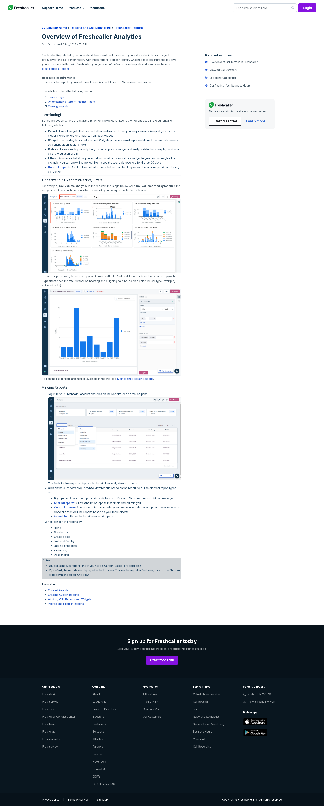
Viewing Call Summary (223, 69)
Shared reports (64, 503)
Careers (98, 754)
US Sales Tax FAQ (104, 784)
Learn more (255, 121)
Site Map (102, 799)
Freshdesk (49, 694)
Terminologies (57, 97)
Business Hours (202, 731)
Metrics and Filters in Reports (135, 378)
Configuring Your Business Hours (230, 85)
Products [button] (75, 8)
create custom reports (56, 68)
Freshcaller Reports (128, 28)
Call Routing (200, 701)
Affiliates (98, 739)
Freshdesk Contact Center (58, 716)
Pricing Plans (151, 701)
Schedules (61, 516)
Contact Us (99, 769)
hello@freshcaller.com (261, 701)
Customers (99, 724)
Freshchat (48, 731)
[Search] (293, 7)
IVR (195, 709)
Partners (98, 746)
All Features (150, 694)
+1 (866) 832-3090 (260, 694)
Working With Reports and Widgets (70, 599)
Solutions (98, 731)
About (96, 694)
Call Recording (202, 746)
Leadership (99, 701)
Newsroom (99, 761)
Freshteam (48, 724)
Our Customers (152, 716)
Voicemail (199, 739)
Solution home (56, 28)
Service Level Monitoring (208, 724)
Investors (98, 716)
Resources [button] (97, 8)
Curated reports (65, 507)
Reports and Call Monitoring (91, 28)
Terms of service (78, 799)
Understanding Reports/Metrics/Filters (71, 101)
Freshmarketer (51, 739)
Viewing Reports (58, 106)
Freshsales (49, 709)
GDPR (96, 776)
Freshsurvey (50, 746)
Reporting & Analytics (206, 716)
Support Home (52, 8)
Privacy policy (50, 799)
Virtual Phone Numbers (207, 694)
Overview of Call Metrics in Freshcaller (234, 62)
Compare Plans (152, 709)
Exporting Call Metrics (223, 77)
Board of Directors (104, 709)
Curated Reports (59, 167)
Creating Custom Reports (63, 594)
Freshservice (50, 701)
